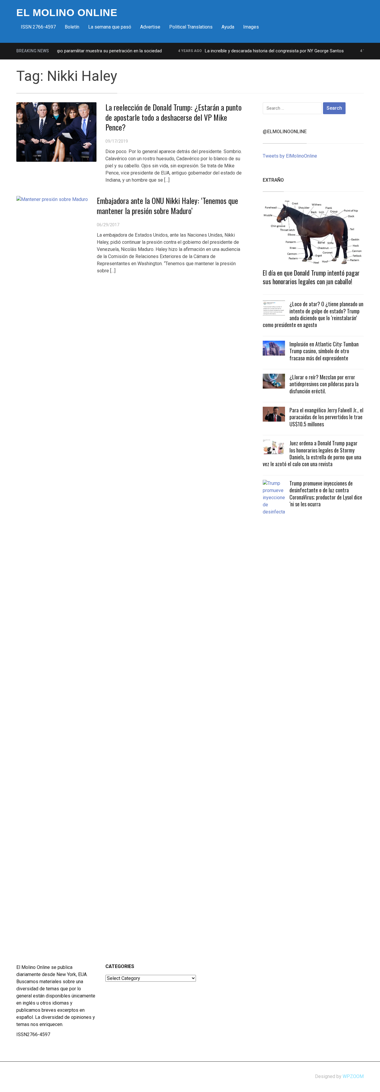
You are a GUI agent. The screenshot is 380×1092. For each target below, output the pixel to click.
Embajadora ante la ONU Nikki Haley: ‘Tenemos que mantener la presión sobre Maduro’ (167, 205)
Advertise (150, 27)
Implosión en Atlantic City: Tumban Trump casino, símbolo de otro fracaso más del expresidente (324, 351)
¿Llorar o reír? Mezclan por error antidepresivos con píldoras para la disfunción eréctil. (324, 384)
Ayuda (227, 27)
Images (251, 27)
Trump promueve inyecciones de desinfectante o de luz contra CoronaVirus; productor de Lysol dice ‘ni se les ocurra (325, 493)
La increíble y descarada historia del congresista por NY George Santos (263, 51)
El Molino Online (67, 12)
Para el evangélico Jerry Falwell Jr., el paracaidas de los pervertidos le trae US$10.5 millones (326, 417)
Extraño (273, 180)
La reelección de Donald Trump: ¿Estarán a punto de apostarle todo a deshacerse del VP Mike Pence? (173, 117)
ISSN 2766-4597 (38, 27)
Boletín (72, 27)
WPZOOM (353, 1076)
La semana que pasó (109, 27)
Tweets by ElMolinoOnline (290, 156)
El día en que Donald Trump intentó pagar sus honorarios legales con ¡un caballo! (311, 277)
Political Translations (191, 27)
